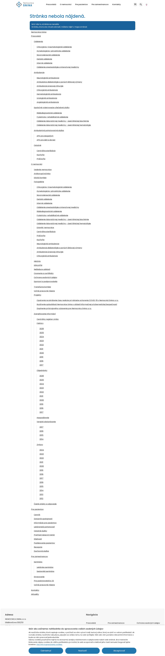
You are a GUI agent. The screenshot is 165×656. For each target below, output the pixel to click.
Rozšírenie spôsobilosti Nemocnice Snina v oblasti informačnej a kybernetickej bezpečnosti (77, 304)
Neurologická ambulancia (48, 78)
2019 (41, 357)
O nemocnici (36, 164)
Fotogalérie (39, 181)
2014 (41, 439)
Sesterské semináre (45, 571)
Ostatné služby (40, 531)
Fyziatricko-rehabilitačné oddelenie (52, 117)
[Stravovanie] (135, 4)
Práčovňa (41, 159)
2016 (41, 431)
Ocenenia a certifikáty (44, 273)
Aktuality (35, 594)
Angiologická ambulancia (48, 102)
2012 (41, 498)
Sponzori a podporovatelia (45, 281)
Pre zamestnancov (39, 556)
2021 (41, 349)
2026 (42, 328)
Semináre (38, 562)
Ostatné (37, 145)
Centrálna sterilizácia (46, 150)
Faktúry (40, 323)
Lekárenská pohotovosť (44, 527)
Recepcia (38, 547)
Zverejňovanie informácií (45, 314)
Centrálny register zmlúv (48, 319)
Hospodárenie (43, 417)
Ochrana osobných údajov (45, 277)
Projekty (37, 295)
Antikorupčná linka (42, 173)
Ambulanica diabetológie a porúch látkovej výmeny (59, 82)
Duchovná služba (41, 551)
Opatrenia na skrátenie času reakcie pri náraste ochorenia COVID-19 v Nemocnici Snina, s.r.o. (77, 300)
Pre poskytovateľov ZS (44, 580)
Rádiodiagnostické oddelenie (49, 113)
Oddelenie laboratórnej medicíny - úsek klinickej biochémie (63, 121)
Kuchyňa (40, 154)
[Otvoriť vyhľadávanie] (141, 4)
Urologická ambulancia (47, 98)
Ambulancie (39, 72)
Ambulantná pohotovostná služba (49, 130)
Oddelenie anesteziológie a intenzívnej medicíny (58, 67)
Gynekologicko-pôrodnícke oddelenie (53, 51)
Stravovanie (39, 576)
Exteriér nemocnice (45, 227)
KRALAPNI (38, 265)
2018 (41, 361)
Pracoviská (36, 36)
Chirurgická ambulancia (47, 90)
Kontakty (35, 590)
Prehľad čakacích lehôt (44, 535)
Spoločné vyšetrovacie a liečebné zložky (51, 107)
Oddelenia (38, 41)
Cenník (37, 514)
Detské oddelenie (44, 59)
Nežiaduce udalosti (42, 269)
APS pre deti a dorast (46, 140)
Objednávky (42, 370)
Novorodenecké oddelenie (48, 55)
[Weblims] (146, 4)
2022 (42, 345)
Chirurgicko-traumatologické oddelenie (54, 47)
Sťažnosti (38, 539)
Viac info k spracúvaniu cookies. (49, 644)
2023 (42, 341)
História (37, 261)
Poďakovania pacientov (44, 543)
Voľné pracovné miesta (44, 291)
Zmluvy (40, 444)
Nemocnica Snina (38, 32)
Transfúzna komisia (42, 287)
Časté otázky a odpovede (45, 504)
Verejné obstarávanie (46, 421)
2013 (41, 494)
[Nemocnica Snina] (25, 4)
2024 (42, 336)
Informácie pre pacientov (45, 523)
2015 (41, 435)
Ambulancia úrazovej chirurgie (50, 86)
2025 (42, 332)
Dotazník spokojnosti (43, 518)
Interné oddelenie (44, 63)
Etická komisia (40, 177)
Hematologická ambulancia (49, 94)
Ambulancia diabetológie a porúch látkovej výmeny (59, 247)
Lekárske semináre (45, 567)
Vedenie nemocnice (43, 169)
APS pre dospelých (45, 136)
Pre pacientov (37, 509)
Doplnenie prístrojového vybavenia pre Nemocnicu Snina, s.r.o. (64, 308)
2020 (42, 353)
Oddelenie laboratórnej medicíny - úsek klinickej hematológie (64, 125)
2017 (41, 365)
